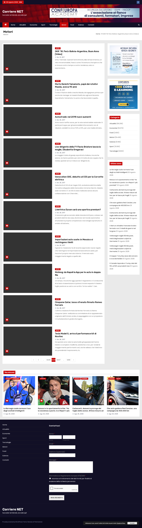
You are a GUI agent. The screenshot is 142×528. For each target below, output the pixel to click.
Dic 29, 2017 (61, 153)
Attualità (23, 25)
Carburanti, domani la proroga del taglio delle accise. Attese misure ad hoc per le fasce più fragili (123, 192)
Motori (64, 25)
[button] (139, 25)
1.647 (58, 360)
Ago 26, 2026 (10, 414)
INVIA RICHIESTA (57, 498)
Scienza (81, 25)
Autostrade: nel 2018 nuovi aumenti (73, 117)
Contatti (91, 25)
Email (51, 444)
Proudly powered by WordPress (12, 522)
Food (72, 25)
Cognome (66, 440)
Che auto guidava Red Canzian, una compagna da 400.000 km (122, 409)
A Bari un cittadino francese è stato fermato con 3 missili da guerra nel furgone (123, 228)
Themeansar (38, 522)
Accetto (132, 523)
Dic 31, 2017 (61, 57)
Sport (43, 25)
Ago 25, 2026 (44, 414)
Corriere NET (12, 12)
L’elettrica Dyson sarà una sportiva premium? (78, 209)
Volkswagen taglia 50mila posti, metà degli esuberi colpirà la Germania (121, 238)
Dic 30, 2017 (61, 90)
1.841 (68, 360)
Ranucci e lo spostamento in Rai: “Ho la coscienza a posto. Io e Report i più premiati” (123, 182)
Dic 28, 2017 (61, 308)
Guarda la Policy (121, 523)
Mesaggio (53, 460)
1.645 (48, 360)
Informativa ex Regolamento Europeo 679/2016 (67, 476)
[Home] (5, 24)
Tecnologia (53, 25)
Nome (52, 434)
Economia (33, 25)
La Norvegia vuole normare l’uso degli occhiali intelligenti (17, 409)
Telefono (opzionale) (57, 452)
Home (13, 25)
